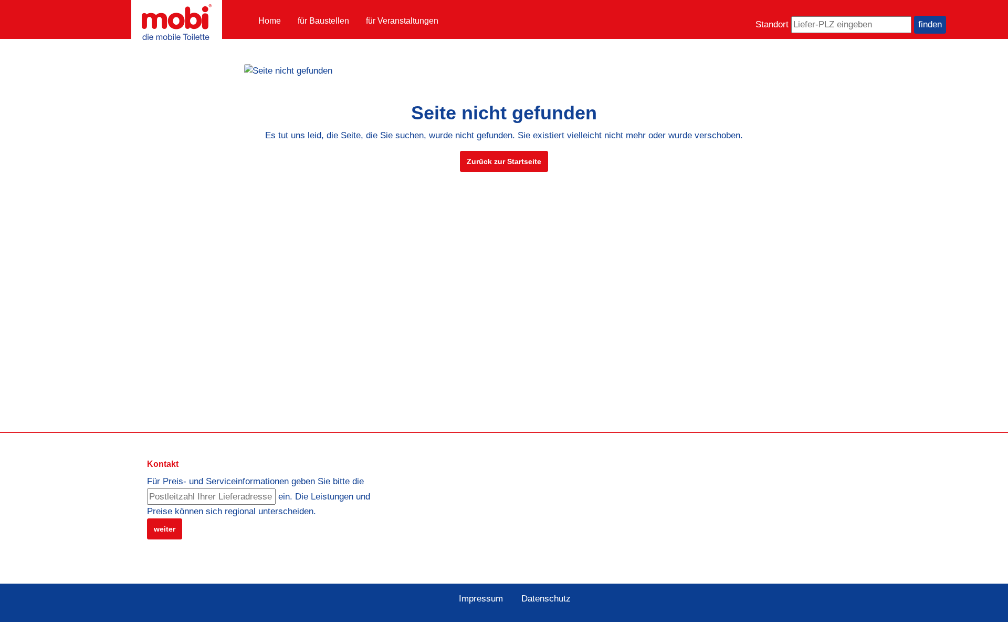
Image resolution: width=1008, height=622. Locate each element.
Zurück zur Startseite (504, 161)
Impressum (481, 599)
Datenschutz (546, 599)
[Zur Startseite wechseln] (177, 22)
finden (930, 24)
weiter (164, 529)
